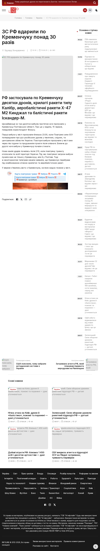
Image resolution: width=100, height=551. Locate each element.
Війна (59, 498)
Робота (54, 478)
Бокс (33, 493)
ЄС (51, 498)
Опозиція (51, 473)
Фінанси (52, 483)
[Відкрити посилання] (30, 199)
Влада (40, 473)
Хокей (81, 493)
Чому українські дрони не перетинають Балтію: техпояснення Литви (46, 2)
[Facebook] (17, 199)
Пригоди (92, 478)
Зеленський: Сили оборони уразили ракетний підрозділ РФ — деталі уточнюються (91, 342)
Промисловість (12, 488)
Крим (90, 493)
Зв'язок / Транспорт (50, 488)
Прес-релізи (27, 473)
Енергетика (86, 483)
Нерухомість (30, 488)
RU (90, 10)
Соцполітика (70, 488)
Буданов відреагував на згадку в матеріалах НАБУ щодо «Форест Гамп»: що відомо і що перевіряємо (90, 229)
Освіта (43, 478)
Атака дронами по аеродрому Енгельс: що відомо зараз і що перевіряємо (91, 181)
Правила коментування (74, 541)
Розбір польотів (67, 473)
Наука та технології (15, 483)
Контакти (54, 546)
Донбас (42, 498)
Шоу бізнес (10, 493)
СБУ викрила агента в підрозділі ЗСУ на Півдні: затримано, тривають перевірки (70, 455)
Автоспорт (68, 493)
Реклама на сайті (40, 546)
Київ (91, 488)
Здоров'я (66, 478)
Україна (39, 18)
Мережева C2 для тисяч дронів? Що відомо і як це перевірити (91, 266)
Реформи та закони (88, 473)
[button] (94, 2)
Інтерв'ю (8, 478)
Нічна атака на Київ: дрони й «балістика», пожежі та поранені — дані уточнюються (91, 305)
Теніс (42, 493)
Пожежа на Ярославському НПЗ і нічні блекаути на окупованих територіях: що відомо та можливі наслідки (92, 132)
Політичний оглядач (26, 478)
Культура (79, 478)
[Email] (26, 199)
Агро (82, 488)
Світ (15, 473)
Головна (18, 18)
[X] (21, 199)
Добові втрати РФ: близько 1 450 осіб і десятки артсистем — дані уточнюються (26, 455)
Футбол (23, 493)
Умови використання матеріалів (47, 541)
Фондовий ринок (68, 483)
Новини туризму (37, 483)
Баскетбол (54, 493)
